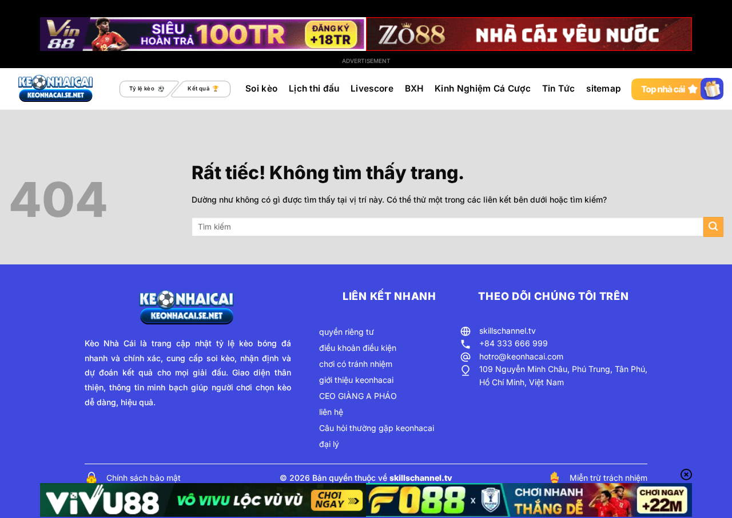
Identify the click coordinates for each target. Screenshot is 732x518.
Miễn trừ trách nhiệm (608, 478)
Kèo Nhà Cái (110, 343)
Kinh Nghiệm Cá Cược (483, 88)
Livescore (372, 88)
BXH (414, 88)
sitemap (603, 88)
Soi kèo (261, 88)
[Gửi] (713, 227)
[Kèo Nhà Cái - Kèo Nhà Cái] (57, 89)
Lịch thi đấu (314, 88)
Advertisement (366, 60)
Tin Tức (558, 88)
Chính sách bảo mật (143, 478)
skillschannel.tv (507, 330)
